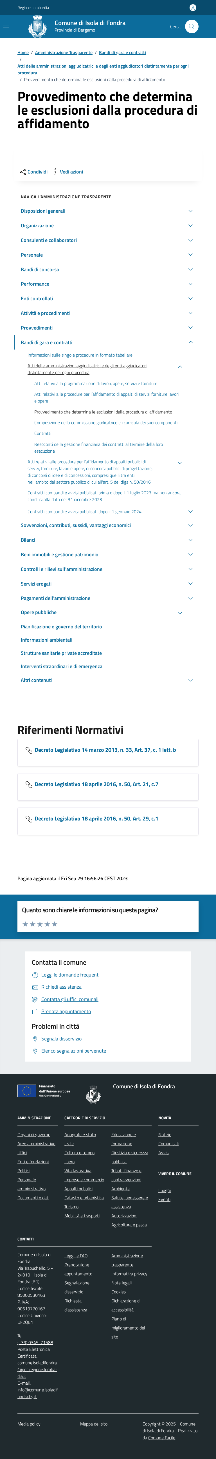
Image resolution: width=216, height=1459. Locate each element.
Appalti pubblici (78, 1188)
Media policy (28, 1423)
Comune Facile (161, 1437)
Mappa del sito (93, 1423)
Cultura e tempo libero (79, 1157)
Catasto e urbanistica (84, 1197)
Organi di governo (33, 1134)
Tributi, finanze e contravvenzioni (126, 1175)
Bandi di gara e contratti (122, 52)
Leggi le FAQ (76, 1255)
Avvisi (163, 1152)
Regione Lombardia (33, 7)
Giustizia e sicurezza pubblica (129, 1157)
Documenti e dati (33, 1197)
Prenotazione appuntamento (78, 1269)
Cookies (118, 1291)
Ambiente (120, 1188)
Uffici (22, 1152)
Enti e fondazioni (33, 1161)
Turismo (71, 1206)
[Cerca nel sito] (192, 26)
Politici (23, 1170)
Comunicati (168, 1143)
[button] (108, 211)
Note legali (121, 1282)
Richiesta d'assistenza (75, 1305)
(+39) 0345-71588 (35, 1342)
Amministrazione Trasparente (64, 52)
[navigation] (6, 26)
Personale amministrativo (31, 1184)
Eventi (164, 1199)
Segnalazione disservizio (76, 1287)
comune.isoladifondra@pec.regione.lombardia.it (37, 1369)
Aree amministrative (36, 1143)
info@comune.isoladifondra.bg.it (37, 1393)
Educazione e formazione (123, 1139)
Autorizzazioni (124, 1215)
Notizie (164, 1134)
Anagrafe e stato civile (80, 1139)
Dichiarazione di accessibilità (125, 1305)
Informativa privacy (129, 1273)
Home (23, 52)
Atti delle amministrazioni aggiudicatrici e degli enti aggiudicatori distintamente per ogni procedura (103, 69)
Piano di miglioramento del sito (128, 1327)
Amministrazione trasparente (127, 1260)
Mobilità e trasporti (82, 1215)
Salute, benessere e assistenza (129, 1202)
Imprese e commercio (84, 1179)
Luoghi (164, 1190)
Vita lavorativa (77, 1170)
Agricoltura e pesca (129, 1224)
